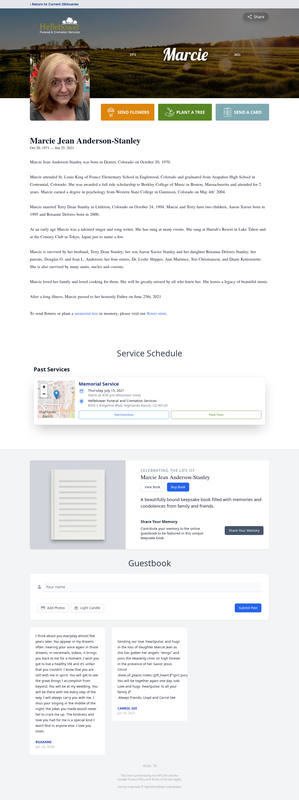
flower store (156, 313)
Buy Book (178, 487)
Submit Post (248, 608)
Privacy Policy (136, 779)
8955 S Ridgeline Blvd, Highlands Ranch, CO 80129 (127, 405)
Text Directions (124, 415)
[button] (56, 394)
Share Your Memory (244, 530)
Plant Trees (216, 415)
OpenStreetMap (154, 787)
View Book (152, 487)
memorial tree (86, 313)
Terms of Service (162, 779)
